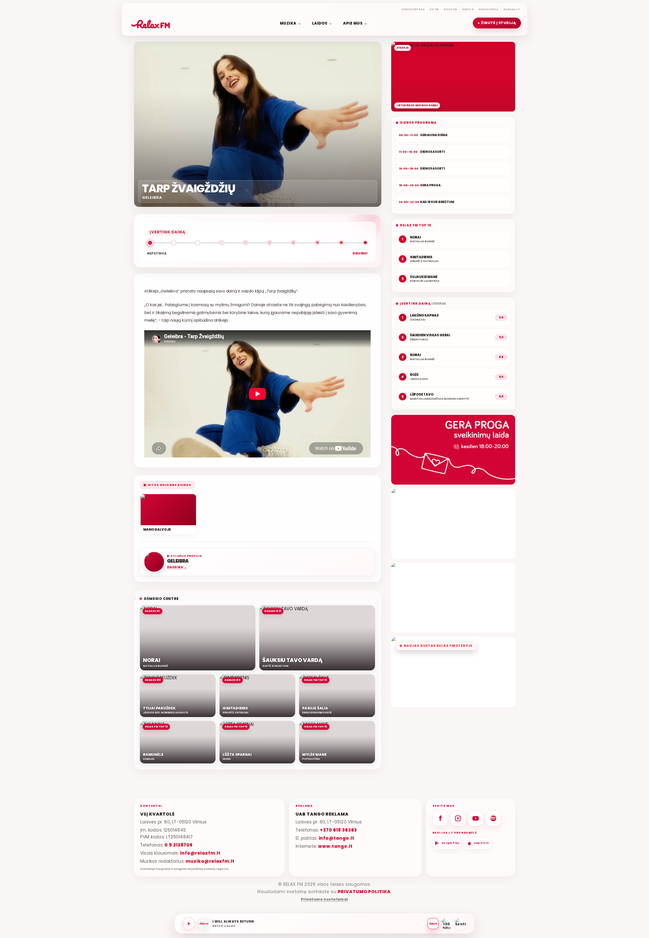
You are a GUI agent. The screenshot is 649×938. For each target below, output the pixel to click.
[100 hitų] (446, 923)
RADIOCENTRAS (413, 9)
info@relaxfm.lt (200, 853)
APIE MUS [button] (353, 23)
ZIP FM (434, 9)
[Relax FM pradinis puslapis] (150, 23)
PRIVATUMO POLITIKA (364, 892)
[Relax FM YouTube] (475, 818)
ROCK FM (450, 9)
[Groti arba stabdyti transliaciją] (189, 923)
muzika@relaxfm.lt (210, 861)
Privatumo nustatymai (324, 899)
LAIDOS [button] (319, 23)
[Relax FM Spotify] (493, 818)
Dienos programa (418, 122)
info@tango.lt (336, 838)
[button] (497, 23)
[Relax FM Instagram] (457, 818)
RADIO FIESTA (488, 9)
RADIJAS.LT (511, 9)
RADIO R (468, 9)
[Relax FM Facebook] (440, 818)
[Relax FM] (433, 923)
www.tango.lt (335, 846)
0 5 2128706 (178, 845)
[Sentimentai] (460, 923)
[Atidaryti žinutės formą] (453, 450)
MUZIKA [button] (288, 23)
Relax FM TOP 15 (415, 225)
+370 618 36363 (338, 830)
